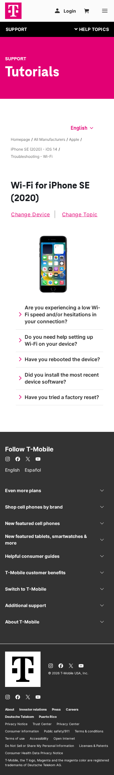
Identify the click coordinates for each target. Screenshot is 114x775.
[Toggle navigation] (90, 29)
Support (15, 58)
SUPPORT (16, 29)
